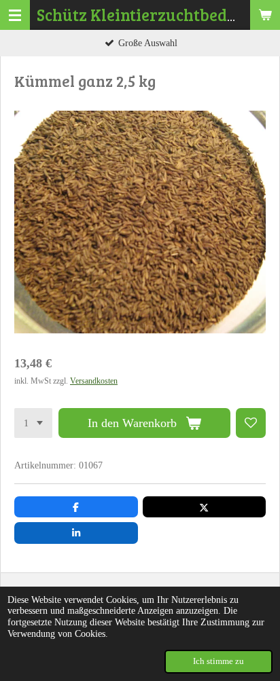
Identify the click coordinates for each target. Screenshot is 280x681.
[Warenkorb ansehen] (265, 15)
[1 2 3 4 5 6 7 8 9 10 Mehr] (33, 423)
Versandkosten (94, 381)
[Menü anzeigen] (15, 15)
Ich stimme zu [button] (218, 661)
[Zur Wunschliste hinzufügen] (251, 423)
